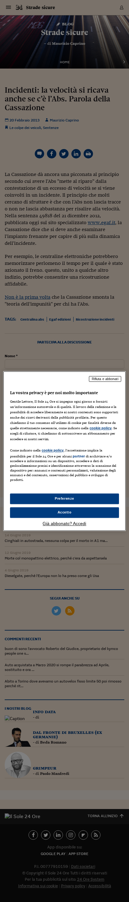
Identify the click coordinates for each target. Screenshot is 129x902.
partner (79, 456)
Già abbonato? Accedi (64, 523)
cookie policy (100, 428)
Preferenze (64, 498)
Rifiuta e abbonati (105, 379)
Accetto (65, 512)
